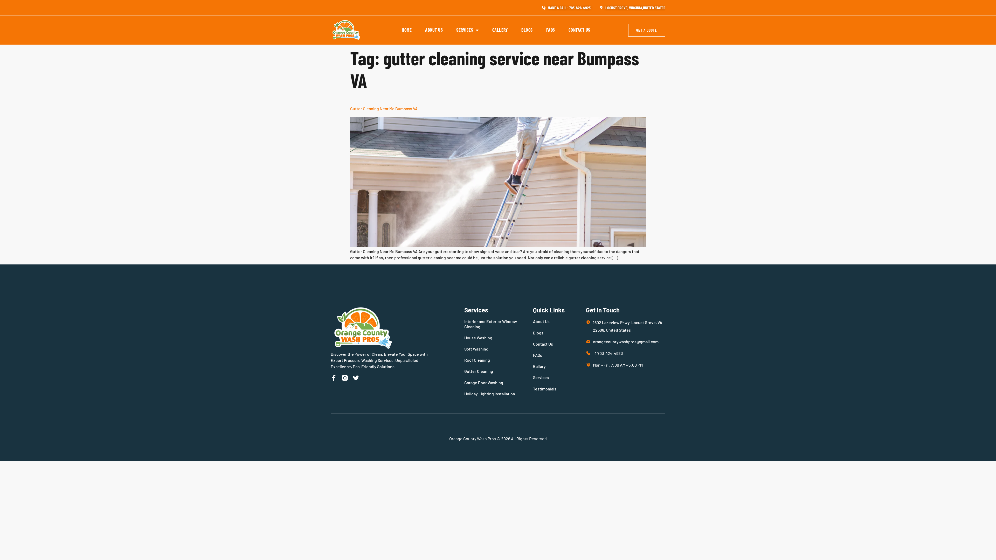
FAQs (550, 30)
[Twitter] (356, 378)
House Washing (478, 337)
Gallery (500, 30)
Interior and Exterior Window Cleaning (490, 324)
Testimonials (544, 388)
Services (464, 30)
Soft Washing (476, 348)
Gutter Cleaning (478, 371)
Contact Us (579, 30)
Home (407, 30)
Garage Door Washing (483, 382)
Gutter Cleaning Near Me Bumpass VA (384, 108)
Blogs (527, 30)
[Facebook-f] (334, 378)
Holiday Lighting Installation (489, 393)
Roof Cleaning (477, 360)
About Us (434, 30)
